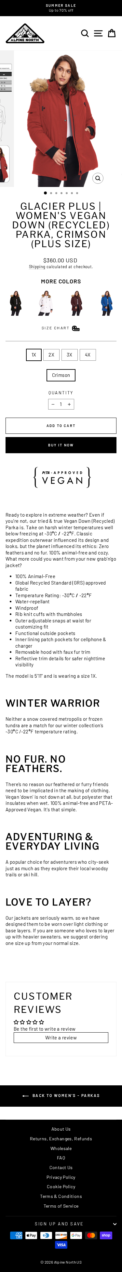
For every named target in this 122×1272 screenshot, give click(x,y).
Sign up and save (59, 1223)
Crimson (61, 375)
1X (34, 354)
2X (51, 354)
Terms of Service (61, 1206)
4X (88, 354)
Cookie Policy (61, 1186)
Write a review (61, 1037)
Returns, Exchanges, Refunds (61, 1138)
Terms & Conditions (61, 1196)
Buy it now (61, 445)
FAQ (61, 1157)
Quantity (61, 392)
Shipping (37, 266)
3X (70, 354)
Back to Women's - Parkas (65, 1095)
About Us (61, 1129)
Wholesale (61, 1148)
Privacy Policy (61, 1177)
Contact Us (61, 1167)
